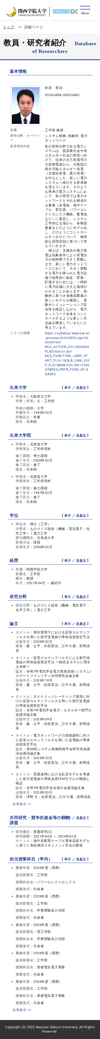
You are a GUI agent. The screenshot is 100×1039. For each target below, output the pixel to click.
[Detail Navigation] (85, 10)
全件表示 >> (22, 804)
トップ (8, 27)
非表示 (81, 387)
